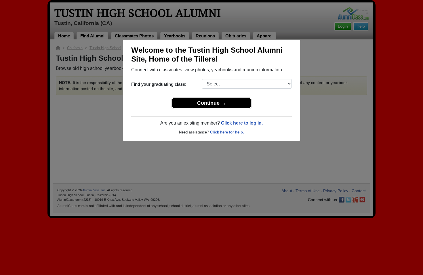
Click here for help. (227, 132)
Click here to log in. (242, 123)
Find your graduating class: (158, 84)
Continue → (211, 103)
